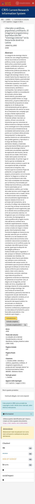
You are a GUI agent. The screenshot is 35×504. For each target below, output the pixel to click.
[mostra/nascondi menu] (33, 3)
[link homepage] (6, 3)
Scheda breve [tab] (11, 318)
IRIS (2, 19)
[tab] (25, 325)
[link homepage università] (23, 3)
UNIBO (8, 19)
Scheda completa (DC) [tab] (13, 325)
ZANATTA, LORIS (11, 45)
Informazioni (8, 414)
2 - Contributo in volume (20, 19)
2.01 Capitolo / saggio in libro (13, 22)
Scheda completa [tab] (12, 321)
